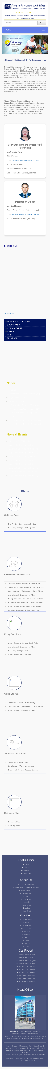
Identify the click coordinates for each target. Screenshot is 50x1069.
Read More (9, 314)
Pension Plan (13, 822)
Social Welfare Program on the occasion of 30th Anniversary (21, 472)
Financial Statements (20, 1050)
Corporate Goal (33, 1048)
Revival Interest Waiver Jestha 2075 (23, 409)
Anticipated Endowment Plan (20, 595)
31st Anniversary (15, 417)
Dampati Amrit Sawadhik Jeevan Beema (25, 599)
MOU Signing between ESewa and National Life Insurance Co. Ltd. (23, 405)
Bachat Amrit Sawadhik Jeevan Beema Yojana (24, 603)
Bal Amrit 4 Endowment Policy (20, 524)
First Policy (15, 1048)
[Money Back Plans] (14, 623)
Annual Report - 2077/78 (26, 967)
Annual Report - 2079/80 (26, 961)
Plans (25, 491)
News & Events (17, 434)
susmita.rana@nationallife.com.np (25, 160)
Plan (26, 940)
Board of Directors (26, 890)
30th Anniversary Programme (20, 456)
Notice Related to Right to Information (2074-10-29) (24, 420)
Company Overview (26, 884)
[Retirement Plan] (14, 802)
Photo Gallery (26, 920)
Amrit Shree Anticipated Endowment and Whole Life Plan (23, 606)
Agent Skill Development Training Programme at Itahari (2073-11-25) (22, 449)
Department (26, 908)
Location (8, 1055)
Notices (11, 331)
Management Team (25, 1046)
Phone (25, 946)
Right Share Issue (15, 398)
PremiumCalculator (10, 15)
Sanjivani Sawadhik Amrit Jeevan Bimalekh (22, 610)
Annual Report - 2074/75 (26, 975)
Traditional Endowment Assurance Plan (25, 587)
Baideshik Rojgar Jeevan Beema (21, 770)
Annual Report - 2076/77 (26, 969)
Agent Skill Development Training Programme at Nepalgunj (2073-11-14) (22, 464)
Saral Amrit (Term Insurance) (20, 766)
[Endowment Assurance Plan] (14, 564)
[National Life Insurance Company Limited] (25, 6)
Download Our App (23, 15)
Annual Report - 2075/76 (26, 972)
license (11, 390)
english (20, 12)
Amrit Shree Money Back (18, 655)
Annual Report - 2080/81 (25, 958)
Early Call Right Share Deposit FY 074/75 (22, 413)
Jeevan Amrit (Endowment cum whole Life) (24, 707)
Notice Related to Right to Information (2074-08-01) (24, 424)
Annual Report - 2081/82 (26, 955)
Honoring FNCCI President (19, 441)
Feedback (25, 870)
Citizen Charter (26, 911)
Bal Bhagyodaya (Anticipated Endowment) (20, 528)
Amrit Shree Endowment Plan (20, 710)
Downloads (13, 325)
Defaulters (28, 1055)
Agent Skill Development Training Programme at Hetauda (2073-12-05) (22, 445)
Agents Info (26, 905)
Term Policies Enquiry (27, 18)
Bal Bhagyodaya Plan (16, 651)
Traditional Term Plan (16, 762)
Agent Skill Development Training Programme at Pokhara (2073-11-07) (22, 476)
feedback (12, 338)
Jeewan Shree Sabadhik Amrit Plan (22, 583)
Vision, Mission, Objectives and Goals (26, 887)
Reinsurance (26, 899)
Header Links (26, 925)
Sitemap (26, 867)
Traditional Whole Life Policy (20, 703)
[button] (5, 44)
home (26, 923)
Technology (26, 902)
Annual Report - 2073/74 (26, 978)
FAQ (9, 335)
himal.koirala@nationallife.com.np (25, 214)
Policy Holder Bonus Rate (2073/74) (23, 394)
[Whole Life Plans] (14, 683)
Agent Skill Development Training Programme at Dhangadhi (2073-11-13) (22, 460)
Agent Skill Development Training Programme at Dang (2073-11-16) (22, 468)
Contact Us (23, 1048)
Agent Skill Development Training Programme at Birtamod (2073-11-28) (22, 453)
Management (26, 893)
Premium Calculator (18, 321)
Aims (26, 896)
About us (26, 931)
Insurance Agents (18, 1055)
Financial (26, 943)
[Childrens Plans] (14, 504)
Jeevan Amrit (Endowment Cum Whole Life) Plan (24, 591)
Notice (11, 383)
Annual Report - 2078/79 (25, 964)
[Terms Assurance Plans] (14, 742)
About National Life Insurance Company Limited (25, 60)
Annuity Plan (12, 826)
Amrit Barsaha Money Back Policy (22, 643)
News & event (14, 328)
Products (26, 934)
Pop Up (26, 937)
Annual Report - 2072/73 (26, 981)
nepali (29, 12)
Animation (26, 928)
